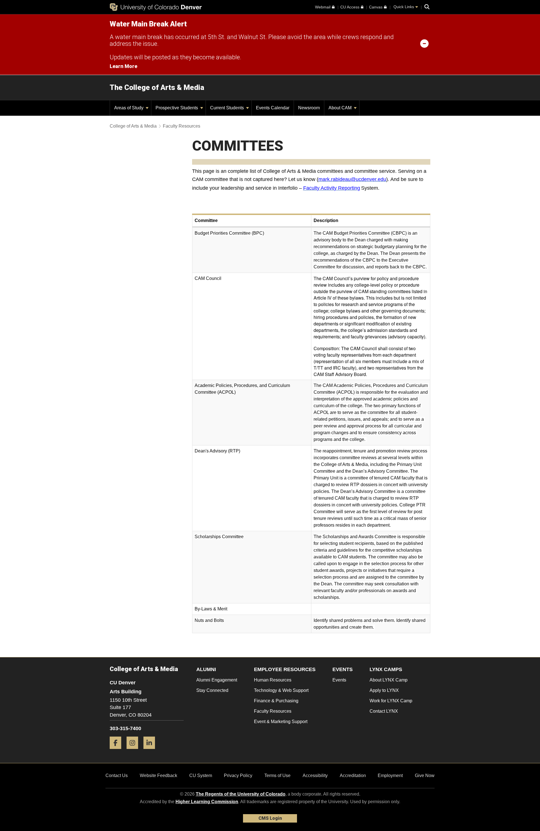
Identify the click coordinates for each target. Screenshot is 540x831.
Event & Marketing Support (280, 721)
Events (339, 680)
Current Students (227, 107)
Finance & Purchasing (276, 700)
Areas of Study (129, 107)
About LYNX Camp (389, 680)
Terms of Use (277, 775)
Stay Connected (212, 690)
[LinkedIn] (151, 751)
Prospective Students (177, 107)
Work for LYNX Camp (391, 700)
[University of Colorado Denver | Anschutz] (156, 7)
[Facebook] (117, 751)
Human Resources (272, 680)
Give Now (425, 775)
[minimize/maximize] (424, 43)
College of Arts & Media (133, 126)
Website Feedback (158, 775)
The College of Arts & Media (157, 87)
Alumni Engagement (216, 680)
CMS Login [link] (270, 818)
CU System (200, 775)
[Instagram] (134, 751)
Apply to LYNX (384, 690)
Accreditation (353, 775)
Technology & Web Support (281, 690)
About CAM (340, 107)
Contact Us (116, 775)
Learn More (123, 66)
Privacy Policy (238, 775)
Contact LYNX (384, 711)
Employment (390, 775)
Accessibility (315, 775)
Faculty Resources (181, 126)
